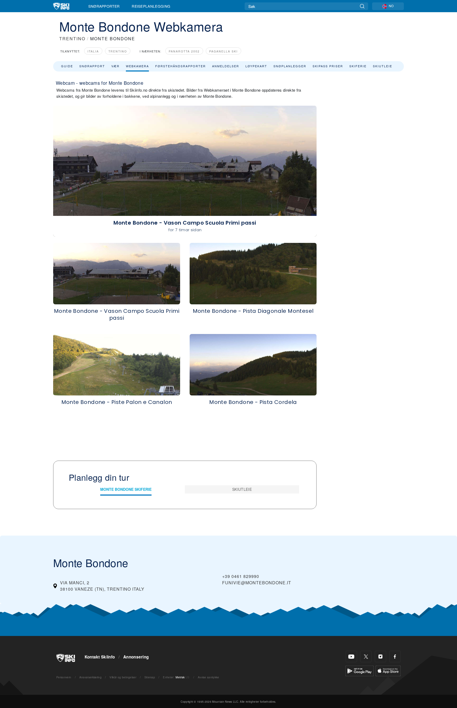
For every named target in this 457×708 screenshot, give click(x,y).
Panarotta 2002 (184, 51)
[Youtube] (351, 656)
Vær (115, 66)
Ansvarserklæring (90, 677)
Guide (67, 66)
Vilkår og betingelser (122, 677)
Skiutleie (382, 66)
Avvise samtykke (208, 677)
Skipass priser (328, 66)
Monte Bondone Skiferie (126, 489)
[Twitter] (366, 656)
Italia (93, 51)
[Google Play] (359, 670)
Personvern (63, 677)
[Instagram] (380, 656)
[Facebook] (395, 656)
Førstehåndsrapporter (180, 66)
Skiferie (358, 66)
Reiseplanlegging (151, 6)
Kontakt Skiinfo (100, 657)
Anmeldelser (225, 66)
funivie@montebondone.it (256, 583)
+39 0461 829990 (240, 576)
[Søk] (362, 6)
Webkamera (137, 66)
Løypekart (256, 66)
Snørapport (92, 66)
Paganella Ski (223, 51)
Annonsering (136, 657)
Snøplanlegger (289, 66)
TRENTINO (72, 38)
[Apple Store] (388, 670)
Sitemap (149, 677)
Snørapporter (104, 6)
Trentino (117, 51)
